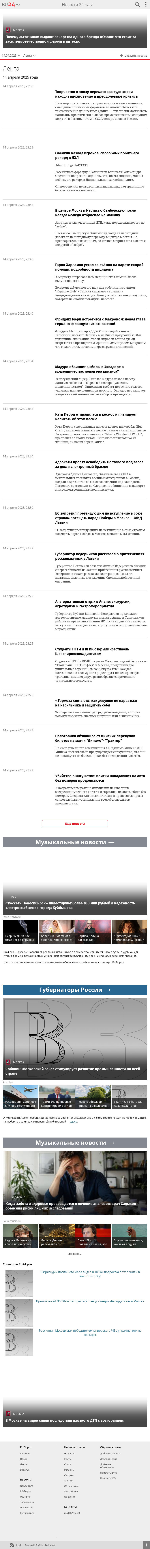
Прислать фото (108, 1472)
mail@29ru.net (72, 1513)
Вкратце (24, 1469)
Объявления (71, 1486)
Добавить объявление (107, 1466)
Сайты (67, 1459)
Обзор (23, 1459)
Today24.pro (27, 1502)
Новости (69, 1453)
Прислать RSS (108, 1478)
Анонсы (68, 1480)
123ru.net (50, 1544)
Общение (69, 1496)
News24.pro (26, 1485)
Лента (11, 68)
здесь (73, 1121)
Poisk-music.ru (12, 916)
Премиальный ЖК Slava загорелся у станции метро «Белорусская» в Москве (90, 1301)
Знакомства (71, 1491)
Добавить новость (110, 1453)
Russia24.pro (27, 1513)
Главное (24, 1453)
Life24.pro (25, 1491)
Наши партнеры (74, 1447)
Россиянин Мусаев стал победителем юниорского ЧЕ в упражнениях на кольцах (90, 1333)
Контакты (70, 1506)
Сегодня (69, 1475)
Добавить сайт (108, 1459)
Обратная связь (110, 1447)
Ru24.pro (25, 1447)
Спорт (67, 1464)
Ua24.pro (25, 1496)
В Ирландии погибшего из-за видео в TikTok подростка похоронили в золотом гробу (90, 1274)
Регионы (69, 1469)
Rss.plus (8, 1082)
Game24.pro (26, 1507)
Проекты (25, 1479)
